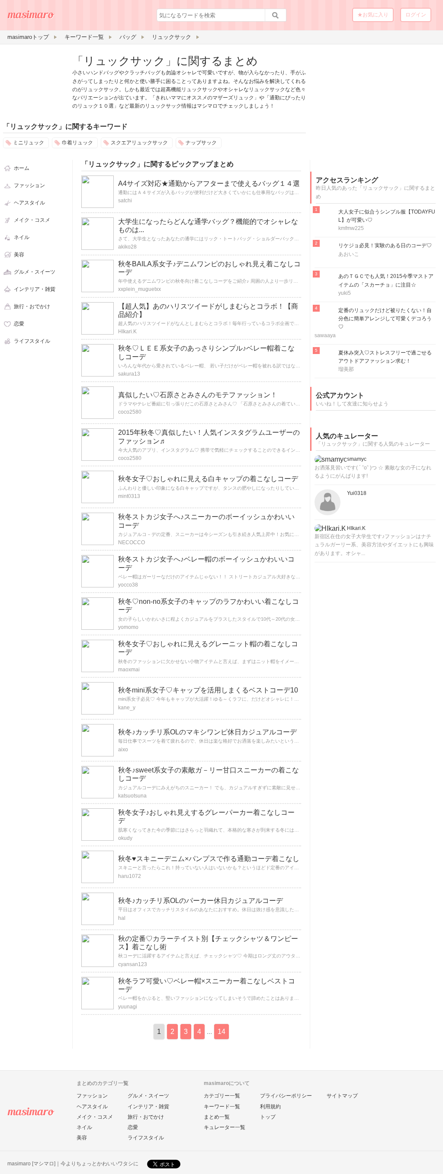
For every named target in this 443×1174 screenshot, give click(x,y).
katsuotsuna (132, 796)
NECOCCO (131, 542)
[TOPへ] (31, 17)
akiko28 (127, 247)
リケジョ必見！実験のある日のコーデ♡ (385, 245)
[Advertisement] (375, 107)
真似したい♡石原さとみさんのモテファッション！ (197, 395)
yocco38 (128, 585)
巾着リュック (77, 143)
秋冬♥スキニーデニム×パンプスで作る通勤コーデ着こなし (208, 858)
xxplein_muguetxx (139, 289)
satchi (125, 201)
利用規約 (270, 1107)
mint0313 (129, 496)
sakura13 (129, 374)
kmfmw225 (351, 228)
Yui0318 (356, 493)
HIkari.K (127, 332)
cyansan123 (132, 964)
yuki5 (344, 293)
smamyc (356, 459)
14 (221, 1031)
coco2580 (129, 412)
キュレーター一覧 (224, 1127)
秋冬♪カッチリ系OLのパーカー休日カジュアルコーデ (200, 900)
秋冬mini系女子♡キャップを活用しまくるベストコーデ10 (208, 690)
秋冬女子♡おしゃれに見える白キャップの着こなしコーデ (208, 478)
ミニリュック (28, 143)
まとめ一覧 (217, 1117)
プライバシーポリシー (286, 1096)
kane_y (126, 708)
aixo (123, 750)
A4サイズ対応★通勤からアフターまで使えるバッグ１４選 (209, 183)
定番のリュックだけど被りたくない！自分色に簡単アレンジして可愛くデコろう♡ (385, 318)
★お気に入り (372, 15)
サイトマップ (342, 1096)
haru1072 (129, 876)
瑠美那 (346, 369)
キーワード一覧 (222, 1107)
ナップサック (201, 143)
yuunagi (127, 1007)
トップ (268, 1117)
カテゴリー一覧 (222, 1096)
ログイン (415, 15)
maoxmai (129, 670)
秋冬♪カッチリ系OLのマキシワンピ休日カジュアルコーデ (207, 732)
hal (121, 918)
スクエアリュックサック (139, 143)
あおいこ (348, 254)
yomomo (128, 627)
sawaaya (325, 335)
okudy (125, 838)
